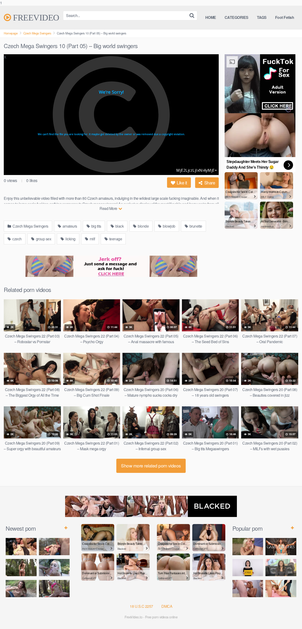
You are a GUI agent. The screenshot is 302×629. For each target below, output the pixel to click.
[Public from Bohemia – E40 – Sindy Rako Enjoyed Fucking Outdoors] (54, 588)
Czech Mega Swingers (37, 33)
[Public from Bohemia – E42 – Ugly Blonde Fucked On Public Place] (54, 567)
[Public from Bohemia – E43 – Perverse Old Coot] (21, 567)
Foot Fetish (284, 17)
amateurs (69, 226)
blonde (143, 226)
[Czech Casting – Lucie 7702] (247, 567)
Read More (109, 208)
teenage (115, 239)
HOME (210, 17)
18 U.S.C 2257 (141, 606)
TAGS (262, 17)
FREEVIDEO (35, 17)
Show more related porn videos (151, 465)
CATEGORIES (236, 17)
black (119, 226)
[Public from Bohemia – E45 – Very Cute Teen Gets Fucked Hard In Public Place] (21, 546)
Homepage (10, 33)
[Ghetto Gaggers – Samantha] (247, 588)
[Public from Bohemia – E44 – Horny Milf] (54, 546)
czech (17, 239)
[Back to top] (289, 616)
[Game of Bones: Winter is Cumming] (280, 546)
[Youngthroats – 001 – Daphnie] (280, 588)
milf (92, 239)
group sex (43, 239)
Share (209, 182)
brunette (195, 226)
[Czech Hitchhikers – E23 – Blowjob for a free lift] (247, 546)
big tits (95, 226)
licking (70, 239)
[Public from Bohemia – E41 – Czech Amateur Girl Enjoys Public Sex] (21, 588)
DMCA (166, 606)
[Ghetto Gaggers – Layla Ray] (280, 567)
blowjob (168, 226)
